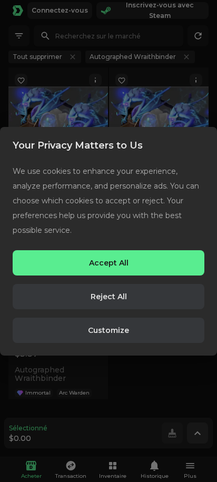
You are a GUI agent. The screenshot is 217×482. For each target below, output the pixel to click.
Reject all (109, 296)
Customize (108, 330)
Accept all (109, 263)
